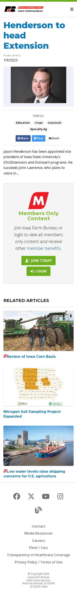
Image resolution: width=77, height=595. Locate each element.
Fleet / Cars (38, 547)
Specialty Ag (38, 129)
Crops (39, 123)
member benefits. (44, 248)
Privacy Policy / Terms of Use (38, 562)
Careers (38, 540)
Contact (38, 526)
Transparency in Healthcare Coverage (38, 554)
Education (23, 123)
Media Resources (38, 533)
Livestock (54, 123)
